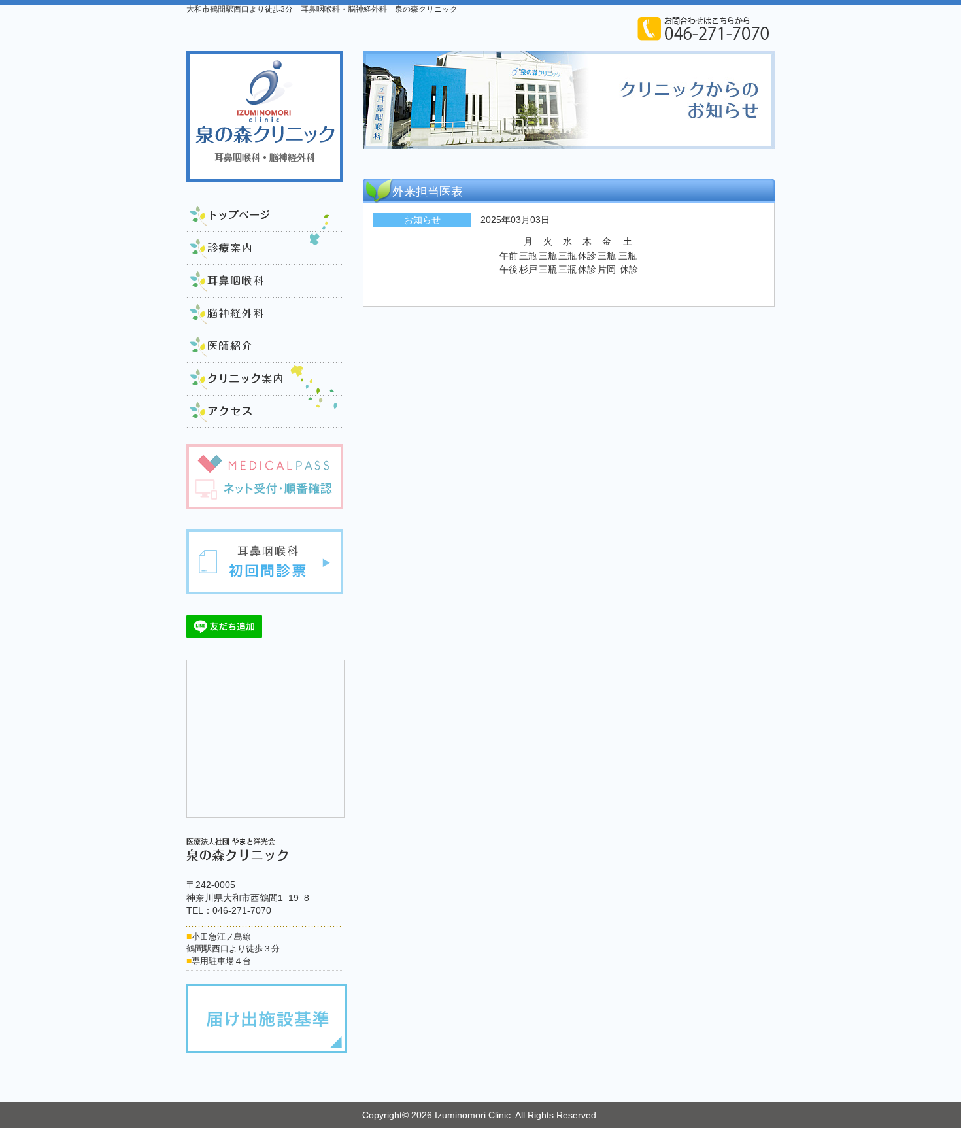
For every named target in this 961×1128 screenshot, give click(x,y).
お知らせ (422, 219)
